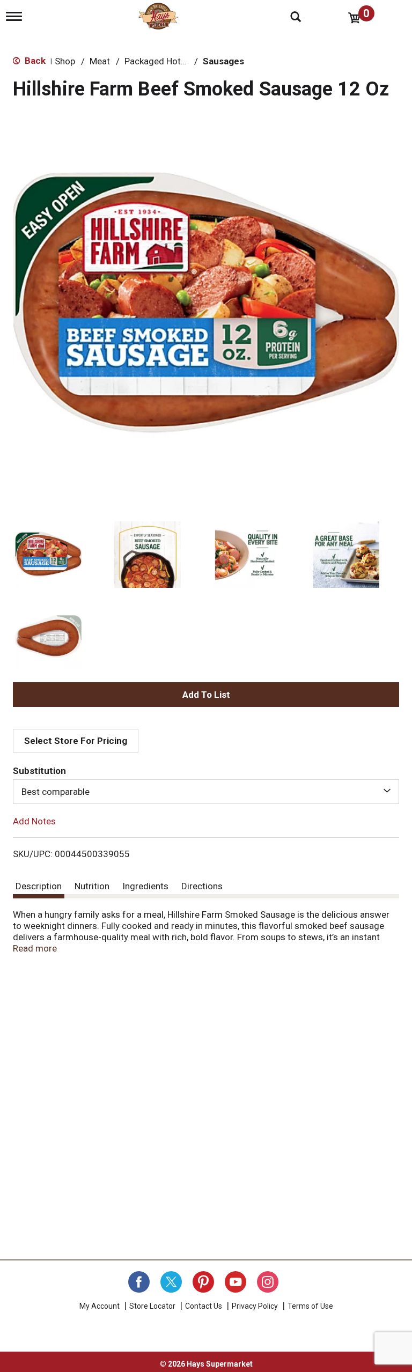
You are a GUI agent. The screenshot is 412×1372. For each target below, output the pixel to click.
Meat (100, 61)
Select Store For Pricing (75, 740)
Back (34, 60)
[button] (48, 554)
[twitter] (171, 1282)
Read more (35, 948)
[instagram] (267, 1282)
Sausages (223, 61)
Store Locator (152, 1306)
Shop (65, 61)
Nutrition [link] (92, 886)
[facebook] (139, 1282)
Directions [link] (202, 886)
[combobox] (206, 791)
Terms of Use (310, 1306)
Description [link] (39, 886)
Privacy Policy (255, 1306)
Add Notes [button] (34, 821)
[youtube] (235, 1282)
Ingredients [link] (145, 886)
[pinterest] (203, 1282)
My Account (99, 1306)
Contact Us (203, 1306)
